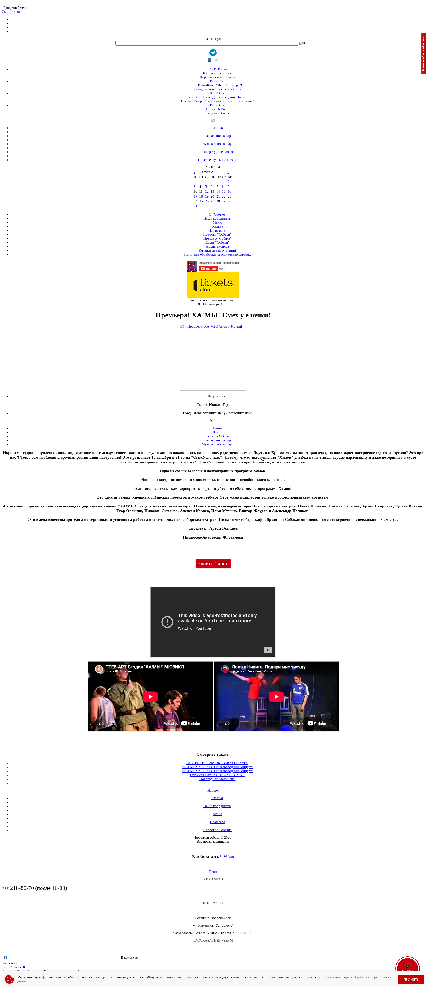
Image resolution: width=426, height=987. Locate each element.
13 (212, 191)
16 (229, 191)
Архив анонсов (217, 246)
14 (218, 191)
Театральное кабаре (217, 136)
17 (195, 196)
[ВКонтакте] (209, 60)
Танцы (217, 428)
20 (212, 196)
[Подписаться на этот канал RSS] (216, 62)
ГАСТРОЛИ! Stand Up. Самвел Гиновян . (217, 763)
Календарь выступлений (217, 250)
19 (207, 196)
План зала (217, 230)
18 (201, 196)
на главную (213, 39)
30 (229, 201)
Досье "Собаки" (217, 242)
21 (218, 196)
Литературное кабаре (217, 152)
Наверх (213, 790)
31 (195, 206)
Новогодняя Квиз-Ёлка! (217, 779)
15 (223, 191)
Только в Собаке (217, 436)
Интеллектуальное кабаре (217, 160)
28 (218, 201)
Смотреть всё (12, 12)
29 (223, 201)
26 (207, 201)
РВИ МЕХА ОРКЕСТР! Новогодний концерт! (217, 767)
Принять (411, 979)
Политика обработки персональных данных (217, 254)
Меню (217, 222)
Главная (217, 128)
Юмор (217, 432)
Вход (213, 872)
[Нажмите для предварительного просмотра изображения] (213, 389)
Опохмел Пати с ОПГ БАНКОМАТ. (217, 775)
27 (212, 201)
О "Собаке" (217, 214)
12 (207, 191)
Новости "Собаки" (217, 234)
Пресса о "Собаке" (217, 238)
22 (223, 196)
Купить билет (213, 563)
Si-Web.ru (227, 856)
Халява (217, 226)
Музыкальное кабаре (217, 144)
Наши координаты (217, 218)
